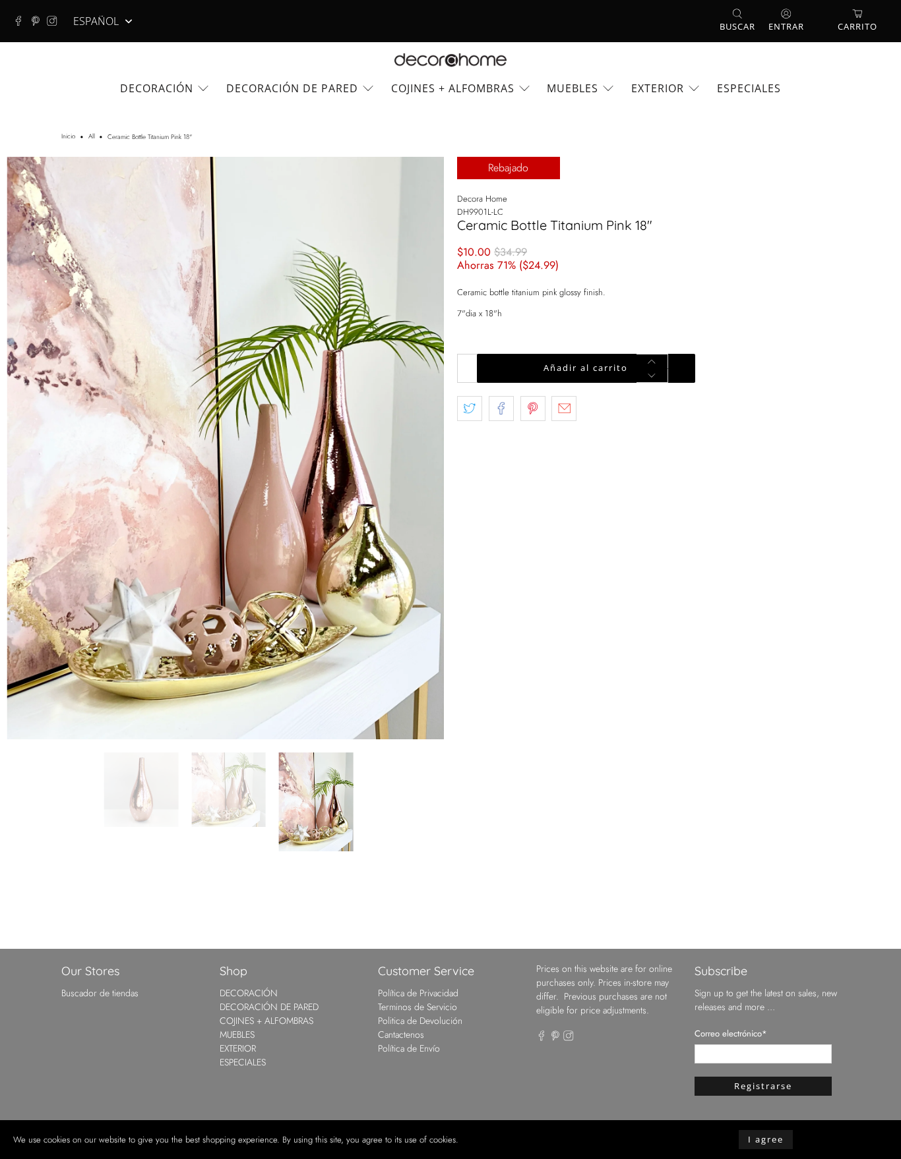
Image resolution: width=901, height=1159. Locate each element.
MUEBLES (572, 88)
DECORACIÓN (156, 88)
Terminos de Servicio (417, 861)
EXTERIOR (657, 88)
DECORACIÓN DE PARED (292, 88)
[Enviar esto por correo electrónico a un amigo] (563, 408)
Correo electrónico (731, 888)
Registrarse (763, 940)
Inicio (68, 137)
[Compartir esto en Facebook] (501, 408)
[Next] (422, 375)
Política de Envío (409, 902)
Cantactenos (401, 888)
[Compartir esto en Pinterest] (532, 408)
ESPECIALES (749, 88)
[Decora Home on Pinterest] (38, 21)
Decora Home (482, 198)
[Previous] (27, 375)
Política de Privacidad (418, 847)
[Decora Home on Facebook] (21, 21)
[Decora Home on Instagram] (55, 21)
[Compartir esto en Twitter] (469, 408)
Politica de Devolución (420, 875)
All (91, 137)
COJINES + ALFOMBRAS (452, 88)
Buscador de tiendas (100, 847)
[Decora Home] (450, 60)
